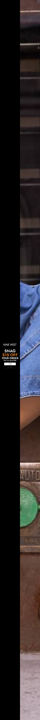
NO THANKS (10, 367)
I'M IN (10, 364)
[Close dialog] (38, 1)
